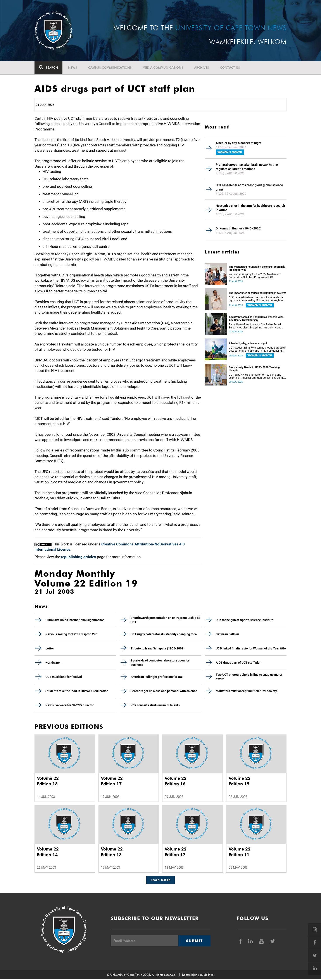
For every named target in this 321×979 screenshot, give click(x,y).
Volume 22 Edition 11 (239, 851)
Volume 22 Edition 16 (175, 781)
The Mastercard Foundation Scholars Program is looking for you (257, 268)
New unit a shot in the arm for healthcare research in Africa (250, 208)
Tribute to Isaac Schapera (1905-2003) (158, 648)
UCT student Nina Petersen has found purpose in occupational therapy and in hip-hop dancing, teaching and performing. (257, 349)
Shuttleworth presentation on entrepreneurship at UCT (165, 620)
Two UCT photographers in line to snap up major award (249, 677)
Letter (49, 648)
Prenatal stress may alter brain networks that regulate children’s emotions (247, 167)
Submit (194, 941)
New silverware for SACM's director (69, 705)
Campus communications (110, 67)
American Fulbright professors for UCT (157, 677)
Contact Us (230, 67)
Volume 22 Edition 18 (48, 781)
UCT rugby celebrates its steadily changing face (164, 634)
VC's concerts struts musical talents (155, 705)
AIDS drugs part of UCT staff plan (238, 662)
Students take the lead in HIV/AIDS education (76, 691)
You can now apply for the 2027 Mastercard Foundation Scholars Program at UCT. (254, 276)
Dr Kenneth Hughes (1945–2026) (238, 228)
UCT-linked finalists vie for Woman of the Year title (251, 648)
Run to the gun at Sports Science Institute (244, 620)
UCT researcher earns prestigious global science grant (249, 187)
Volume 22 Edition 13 (112, 851)
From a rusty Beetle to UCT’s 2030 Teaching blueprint (254, 369)
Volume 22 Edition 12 (175, 851)
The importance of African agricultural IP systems (257, 293)
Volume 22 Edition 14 (48, 851)
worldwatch (53, 662)
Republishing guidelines (197, 974)
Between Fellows (227, 634)
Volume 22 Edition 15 (239, 781)
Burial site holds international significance (74, 620)
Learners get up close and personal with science (164, 691)
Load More (161, 880)
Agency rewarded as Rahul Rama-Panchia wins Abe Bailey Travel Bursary (256, 319)
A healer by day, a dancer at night (238, 143)
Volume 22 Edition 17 (112, 781)
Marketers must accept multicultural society (246, 691)
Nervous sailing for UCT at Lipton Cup (71, 634)
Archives (201, 67)
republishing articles (78, 557)
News (72, 67)
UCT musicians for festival (63, 677)
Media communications (163, 67)
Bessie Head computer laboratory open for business (160, 663)
